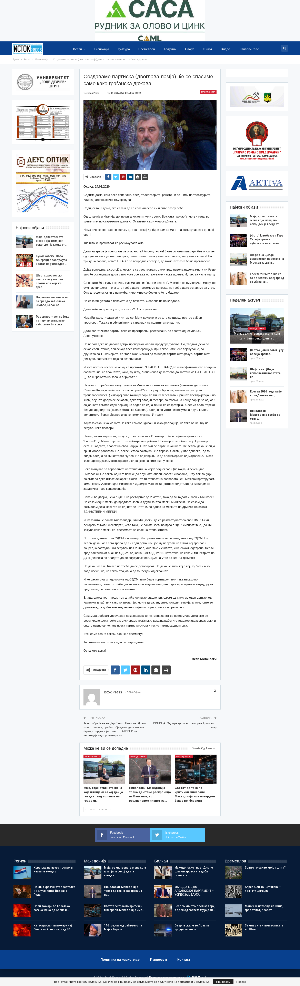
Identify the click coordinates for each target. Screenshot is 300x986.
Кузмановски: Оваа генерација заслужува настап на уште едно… (51, 259)
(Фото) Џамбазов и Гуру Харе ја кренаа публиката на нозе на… (266, 239)
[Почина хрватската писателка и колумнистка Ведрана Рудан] (22, 891)
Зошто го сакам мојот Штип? (265, 867)
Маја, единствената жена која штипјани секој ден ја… (257, 336)
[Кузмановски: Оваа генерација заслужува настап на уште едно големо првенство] (24, 260)
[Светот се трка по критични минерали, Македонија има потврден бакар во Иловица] (196, 769)
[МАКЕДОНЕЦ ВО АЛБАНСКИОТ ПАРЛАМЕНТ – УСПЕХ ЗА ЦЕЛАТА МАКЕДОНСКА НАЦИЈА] (163, 891)
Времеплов (146, 49)
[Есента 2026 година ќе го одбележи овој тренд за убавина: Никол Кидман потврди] (238, 278)
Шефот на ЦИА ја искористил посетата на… (265, 373)
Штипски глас (249, 49)
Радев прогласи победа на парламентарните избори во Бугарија (52, 320)
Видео (225, 49)
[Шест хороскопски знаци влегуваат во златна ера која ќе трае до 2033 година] (24, 280)
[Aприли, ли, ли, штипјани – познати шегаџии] (233, 891)
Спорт (189, 49)
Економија (101, 49)
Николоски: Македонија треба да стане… (265, 414)
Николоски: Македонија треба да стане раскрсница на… (123, 890)
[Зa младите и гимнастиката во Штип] (233, 930)
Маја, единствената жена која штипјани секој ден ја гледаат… (265, 220)
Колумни (169, 49)
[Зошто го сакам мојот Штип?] (233, 872)
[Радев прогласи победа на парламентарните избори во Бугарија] (24, 321)
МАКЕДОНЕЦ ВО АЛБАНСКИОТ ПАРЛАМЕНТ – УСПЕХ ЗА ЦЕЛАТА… (194, 890)
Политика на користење (120, 959)
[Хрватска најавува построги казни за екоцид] (22, 872)
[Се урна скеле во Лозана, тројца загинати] (163, 930)
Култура (124, 49)
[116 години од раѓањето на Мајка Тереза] (92, 930)
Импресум (158, 959)
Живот (207, 49)
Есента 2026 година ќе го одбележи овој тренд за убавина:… (267, 277)
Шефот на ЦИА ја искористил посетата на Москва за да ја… (267, 258)
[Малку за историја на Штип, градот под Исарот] (233, 910)
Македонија (208, 92)
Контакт (183, 959)
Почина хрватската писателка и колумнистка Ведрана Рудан (54, 890)
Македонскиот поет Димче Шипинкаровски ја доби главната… (193, 871)
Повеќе (241, 981)
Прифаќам (223, 981)
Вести (77, 49)
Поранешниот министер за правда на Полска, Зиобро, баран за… (52, 301)
